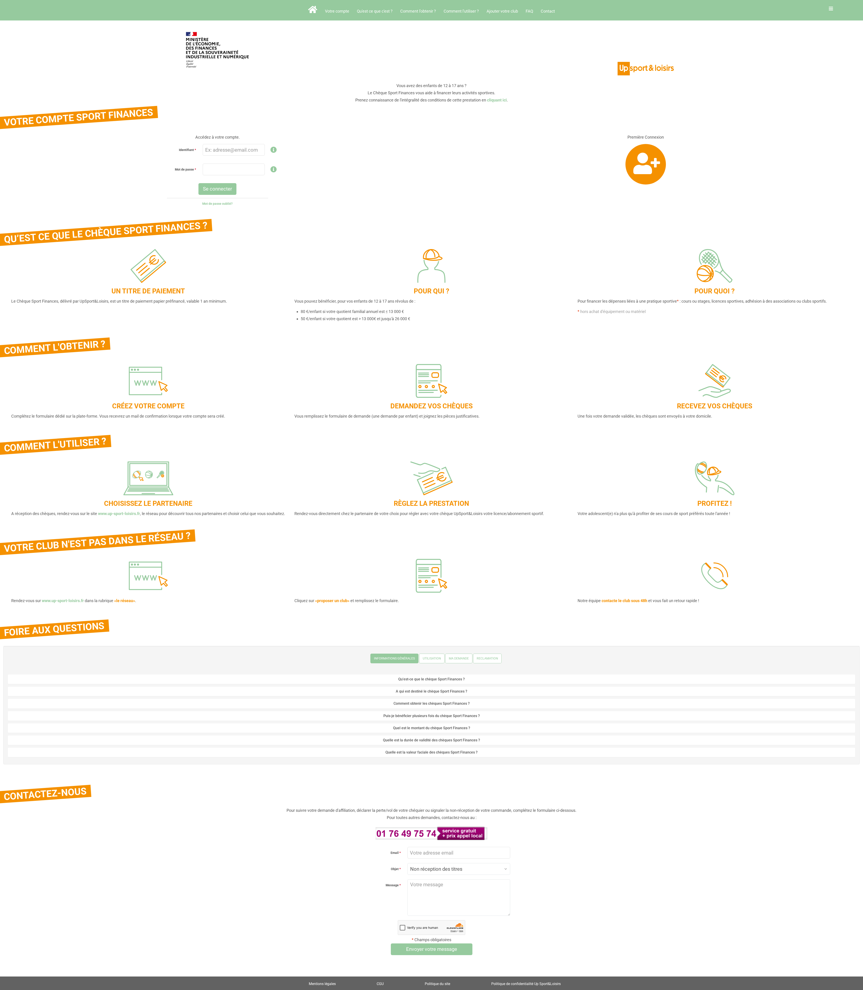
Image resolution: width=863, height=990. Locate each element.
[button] (273, 151)
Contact (548, 11)
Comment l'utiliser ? (461, 11)
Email (395, 853)
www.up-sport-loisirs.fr (119, 513)
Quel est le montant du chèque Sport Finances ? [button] (431, 728)
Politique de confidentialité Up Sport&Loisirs (526, 984)
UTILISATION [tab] (432, 658)
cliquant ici (497, 100)
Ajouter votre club (502, 11)
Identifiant (186, 150)
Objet (395, 869)
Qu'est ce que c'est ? (375, 11)
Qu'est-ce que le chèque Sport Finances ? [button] (431, 679)
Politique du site (437, 984)
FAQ (529, 11)
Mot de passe (184, 169)
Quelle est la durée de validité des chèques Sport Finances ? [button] (431, 740)
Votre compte (337, 11)
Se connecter (217, 189)
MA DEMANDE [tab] (459, 658)
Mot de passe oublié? (217, 203)
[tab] (431, 679)
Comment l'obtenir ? (418, 11)
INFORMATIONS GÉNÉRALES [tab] (394, 658)
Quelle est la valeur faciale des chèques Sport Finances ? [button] (431, 752)
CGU (380, 984)
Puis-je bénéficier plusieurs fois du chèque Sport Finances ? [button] (431, 716)
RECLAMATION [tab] (487, 658)
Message (392, 885)
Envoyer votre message (431, 949)
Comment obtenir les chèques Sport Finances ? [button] (432, 703)
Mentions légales (322, 984)
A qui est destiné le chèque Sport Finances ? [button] (431, 691)
